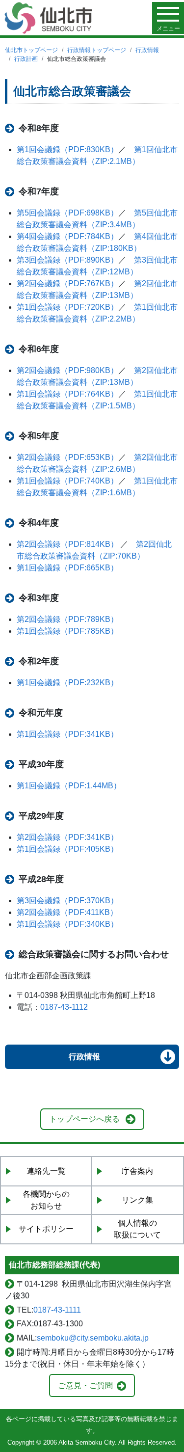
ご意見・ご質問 (85, 1385)
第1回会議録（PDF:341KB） (67, 734)
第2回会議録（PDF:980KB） (67, 370)
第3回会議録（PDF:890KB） (67, 260)
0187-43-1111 (57, 1310)
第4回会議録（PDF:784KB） (67, 236)
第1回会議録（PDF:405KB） (67, 849)
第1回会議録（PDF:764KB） (67, 394)
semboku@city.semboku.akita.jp (93, 1338)
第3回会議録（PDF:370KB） (67, 900)
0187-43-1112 (64, 1007)
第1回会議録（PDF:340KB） (67, 924)
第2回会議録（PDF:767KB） (67, 283)
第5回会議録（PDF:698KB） (67, 213)
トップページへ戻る (84, 1119)
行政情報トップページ (96, 50)
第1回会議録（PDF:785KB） (67, 631)
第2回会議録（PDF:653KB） (67, 457)
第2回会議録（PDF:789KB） (67, 619)
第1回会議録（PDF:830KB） (67, 149)
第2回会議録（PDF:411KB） (67, 912)
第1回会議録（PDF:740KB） (67, 481)
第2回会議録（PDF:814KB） (68, 544)
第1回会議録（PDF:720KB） (67, 307)
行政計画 (26, 58)
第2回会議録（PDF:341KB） (67, 837)
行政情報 (147, 50)
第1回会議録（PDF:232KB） (67, 682)
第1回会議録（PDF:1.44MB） (69, 785)
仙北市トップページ (31, 50)
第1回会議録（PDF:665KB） (67, 568)
